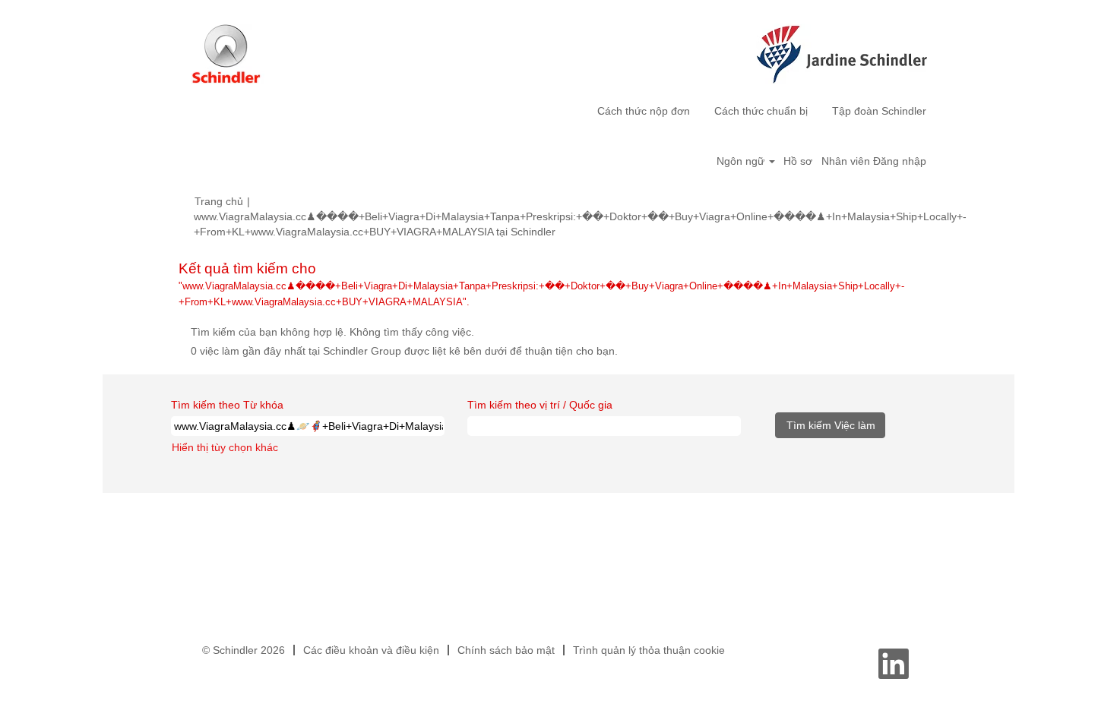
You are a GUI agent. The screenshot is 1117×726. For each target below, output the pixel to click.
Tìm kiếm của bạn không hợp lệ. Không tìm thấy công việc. (332, 332)
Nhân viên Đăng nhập (873, 161)
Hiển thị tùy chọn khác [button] (225, 447)
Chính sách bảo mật (506, 650)
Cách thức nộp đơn (643, 111)
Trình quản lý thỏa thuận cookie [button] (649, 650)
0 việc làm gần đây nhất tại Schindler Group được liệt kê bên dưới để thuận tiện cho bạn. (404, 351)
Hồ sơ (797, 161)
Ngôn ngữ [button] (742, 161)
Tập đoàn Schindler (879, 111)
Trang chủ (219, 201)
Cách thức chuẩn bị (761, 111)
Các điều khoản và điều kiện (371, 650)
